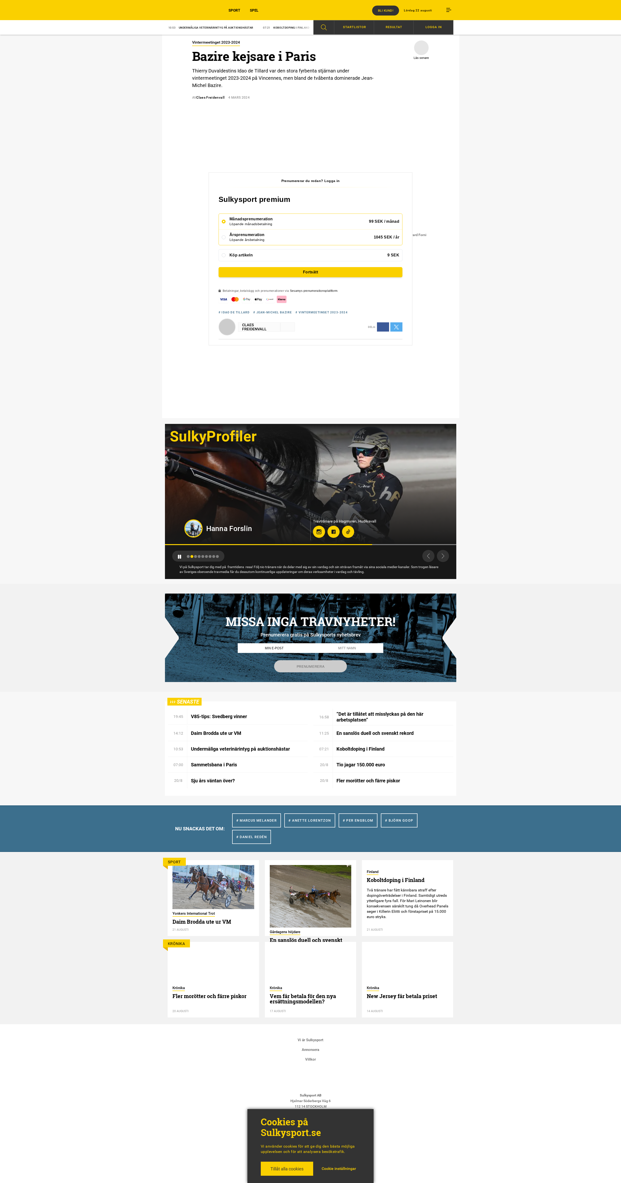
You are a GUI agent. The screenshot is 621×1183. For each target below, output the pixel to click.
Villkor (310, 1059)
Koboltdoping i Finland (197, 27)
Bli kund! (385, 10)
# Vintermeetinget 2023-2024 (321, 312)
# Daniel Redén (251, 837)
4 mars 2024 (239, 97)
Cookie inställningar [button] (339, 1168)
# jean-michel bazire (272, 312)
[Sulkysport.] (189, 10)
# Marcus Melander (256, 820)
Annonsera (310, 1050)
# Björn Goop (399, 820)
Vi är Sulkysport (310, 1040)
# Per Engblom (358, 820)
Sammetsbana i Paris (251, 27)
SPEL (254, 10)
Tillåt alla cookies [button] (286, 1168)
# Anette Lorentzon (309, 820)
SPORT (234, 10)
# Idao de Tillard (234, 312)
